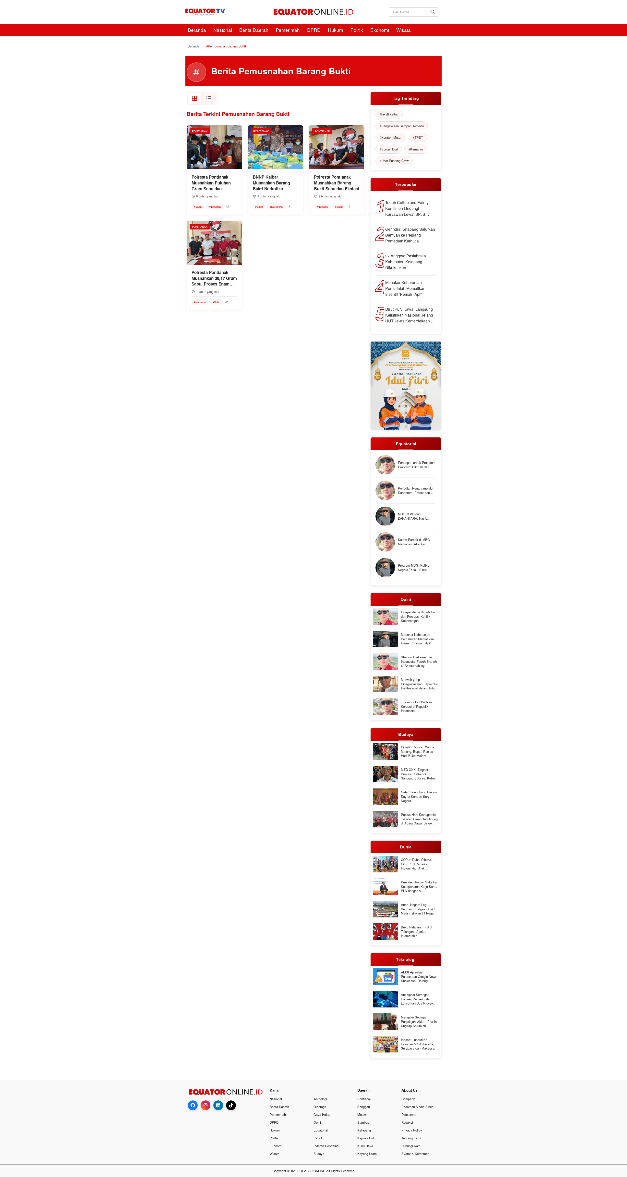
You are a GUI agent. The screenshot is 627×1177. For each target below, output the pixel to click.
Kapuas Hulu (366, 1138)
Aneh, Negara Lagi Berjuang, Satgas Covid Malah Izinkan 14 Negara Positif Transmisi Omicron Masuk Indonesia (419, 909)
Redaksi (407, 1122)
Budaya (319, 1153)
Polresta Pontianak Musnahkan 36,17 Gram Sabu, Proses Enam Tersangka (214, 278)
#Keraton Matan (391, 137)
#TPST (418, 137)
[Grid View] (194, 98)
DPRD (314, 29)
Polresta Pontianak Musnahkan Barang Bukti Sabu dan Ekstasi (336, 183)
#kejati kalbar (389, 114)
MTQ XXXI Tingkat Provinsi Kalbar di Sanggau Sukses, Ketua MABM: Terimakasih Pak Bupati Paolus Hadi (418, 773)
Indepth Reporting (326, 1145)
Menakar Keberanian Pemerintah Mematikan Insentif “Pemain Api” (405, 288)
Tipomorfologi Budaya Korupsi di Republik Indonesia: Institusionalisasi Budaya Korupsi (418, 706)
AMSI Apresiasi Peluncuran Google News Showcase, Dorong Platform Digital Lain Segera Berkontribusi (419, 976)
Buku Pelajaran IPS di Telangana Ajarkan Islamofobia (416, 931)
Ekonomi (379, 29)
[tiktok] (231, 1105)
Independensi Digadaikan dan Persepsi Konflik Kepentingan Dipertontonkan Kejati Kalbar (418, 616)
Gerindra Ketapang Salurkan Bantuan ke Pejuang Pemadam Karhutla (410, 235)
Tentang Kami (411, 1138)
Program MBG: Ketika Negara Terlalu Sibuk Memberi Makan (413, 567)
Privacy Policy (411, 1130)
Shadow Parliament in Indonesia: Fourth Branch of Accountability (419, 661)
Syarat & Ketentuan (415, 1153)
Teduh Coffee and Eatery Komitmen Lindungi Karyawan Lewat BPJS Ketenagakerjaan (407, 208)
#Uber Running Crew (394, 160)
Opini (317, 1122)
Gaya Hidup (322, 1114)
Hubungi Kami (411, 1145)
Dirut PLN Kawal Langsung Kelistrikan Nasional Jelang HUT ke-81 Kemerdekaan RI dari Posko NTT (410, 315)
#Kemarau (416, 149)
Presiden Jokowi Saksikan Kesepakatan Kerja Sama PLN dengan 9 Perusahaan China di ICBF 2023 (420, 886)
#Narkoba (322, 206)
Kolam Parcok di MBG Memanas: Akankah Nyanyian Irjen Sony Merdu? (414, 541)
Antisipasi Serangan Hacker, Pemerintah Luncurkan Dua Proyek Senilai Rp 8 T (417, 999)
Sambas (363, 1122)
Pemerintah (288, 29)
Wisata (403, 29)
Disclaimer (408, 1114)
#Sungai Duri (389, 149)
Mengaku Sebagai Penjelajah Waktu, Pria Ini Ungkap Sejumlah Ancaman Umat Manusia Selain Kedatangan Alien (419, 1021)
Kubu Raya (365, 1145)
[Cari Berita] (432, 12)
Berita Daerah (253, 29)
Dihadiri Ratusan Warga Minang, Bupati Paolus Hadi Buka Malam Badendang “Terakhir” (417, 751)
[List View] (209, 98)
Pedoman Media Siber (417, 1106)
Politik (356, 29)
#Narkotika (214, 206)
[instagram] (205, 1105)
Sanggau (363, 1106)
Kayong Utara (367, 1153)
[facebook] (193, 1105)
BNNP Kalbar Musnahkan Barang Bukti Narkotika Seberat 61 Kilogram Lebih (272, 183)
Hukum (335, 29)
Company (408, 1099)
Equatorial (321, 1130)
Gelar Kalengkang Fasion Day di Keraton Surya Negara (419, 796)
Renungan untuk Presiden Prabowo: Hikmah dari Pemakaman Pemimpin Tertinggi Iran (416, 464)
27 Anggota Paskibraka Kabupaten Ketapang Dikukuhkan (405, 261)
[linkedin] (218, 1105)
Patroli (318, 1138)
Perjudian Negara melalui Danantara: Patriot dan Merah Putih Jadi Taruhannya (415, 490)
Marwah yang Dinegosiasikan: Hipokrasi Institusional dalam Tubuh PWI (419, 683)
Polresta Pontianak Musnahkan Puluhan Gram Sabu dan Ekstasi (211, 183)
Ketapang (364, 1130)
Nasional (222, 29)
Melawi (362, 1114)
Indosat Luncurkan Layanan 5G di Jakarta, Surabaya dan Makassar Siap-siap (418, 1044)
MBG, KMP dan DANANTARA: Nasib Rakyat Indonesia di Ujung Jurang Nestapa (416, 516)
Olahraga (320, 1106)
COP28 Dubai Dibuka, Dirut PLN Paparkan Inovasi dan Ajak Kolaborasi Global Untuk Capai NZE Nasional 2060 (419, 863)
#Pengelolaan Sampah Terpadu (402, 126)
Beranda (197, 29)
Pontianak (364, 1099)
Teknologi (320, 1099)
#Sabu (198, 206)
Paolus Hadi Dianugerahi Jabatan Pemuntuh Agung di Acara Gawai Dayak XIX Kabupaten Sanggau (419, 818)
